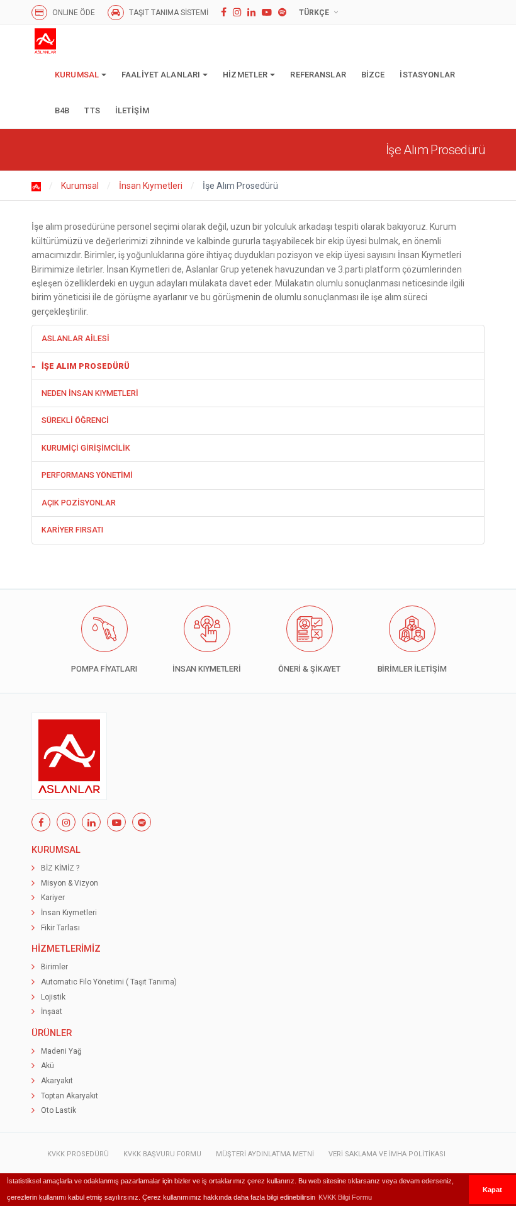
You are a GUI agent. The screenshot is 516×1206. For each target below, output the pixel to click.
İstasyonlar (427, 74)
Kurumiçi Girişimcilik (86, 448)
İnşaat (51, 1011)
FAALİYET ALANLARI (160, 74)
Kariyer (53, 897)
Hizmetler (245, 74)
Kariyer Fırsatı (72, 529)
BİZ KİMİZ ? (60, 868)
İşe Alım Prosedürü (86, 366)
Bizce (373, 74)
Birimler (54, 966)
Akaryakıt (57, 1080)
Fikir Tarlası (60, 927)
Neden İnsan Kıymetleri (90, 393)
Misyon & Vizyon (69, 883)
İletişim (132, 110)
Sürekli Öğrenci (75, 420)
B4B (62, 110)
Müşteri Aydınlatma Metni (265, 1154)
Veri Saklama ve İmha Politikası (387, 1154)
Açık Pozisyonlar (79, 502)
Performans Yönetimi (87, 475)
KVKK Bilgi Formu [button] (345, 1197)
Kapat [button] (492, 1189)
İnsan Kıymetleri (150, 186)
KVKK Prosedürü (78, 1154)
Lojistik (53, 997)
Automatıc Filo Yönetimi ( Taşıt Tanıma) (109, 982)
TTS (91, 110)
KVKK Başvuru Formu (162, 1154)
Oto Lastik (58, 1110)
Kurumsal (77, 74)
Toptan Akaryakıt (69, 1095)
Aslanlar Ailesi (75, 338)
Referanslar (317, 74)
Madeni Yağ (61, 1051)
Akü (47, 1065)
